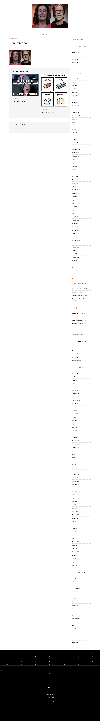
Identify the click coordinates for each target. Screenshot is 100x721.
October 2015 (75, 250)
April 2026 (74, 92)
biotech (74, 578)
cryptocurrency (76, 588)
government (75, 605)
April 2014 (74, 270)
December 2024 (76, 146)
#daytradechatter (76, 66)
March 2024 (75, 176)
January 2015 (75, 260)
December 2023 (76, 186)
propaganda (75, 628)
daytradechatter (76, 595)
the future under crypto (82, 277)
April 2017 (74, 243)
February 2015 (75, 257)
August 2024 (75, 159)
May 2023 (74, 210)
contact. (54, 34)
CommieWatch (82, 307)
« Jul (49, 673)
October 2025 (75, 112)
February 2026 (75, 99)
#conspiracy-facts (19, 101)
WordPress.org (50, 701)
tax (72, 635)
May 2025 (74, 129)
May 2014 (74, 267)
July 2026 (74, 82)
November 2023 (76, 189)
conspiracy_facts (13, 38)
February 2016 (75, 247)
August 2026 (75, 78)
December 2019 (76, 237)
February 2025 (75, 139)
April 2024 (74, 173)
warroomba (75, 642)
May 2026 (74, 89)
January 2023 (75, 223)
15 (78, 659)
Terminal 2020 (75, 288)
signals (73, 632)
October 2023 (75, 193)
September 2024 (76, 156)
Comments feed (50, 697)
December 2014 (76, 264)
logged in (20, 128)
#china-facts (75, 313)
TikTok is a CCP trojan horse (79, 298)
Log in (50, 691)
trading (74, 638)
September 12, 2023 (13, 47)
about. (44, 34)
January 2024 (75, 183)
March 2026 (75, 95)
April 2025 (74, 132)
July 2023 (74, 203)
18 (21, 661)
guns (73, 608)
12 (35, 659)
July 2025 (74, 122)
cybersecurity (75, 591)
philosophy (75, 622)
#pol (73, 55)
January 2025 (75, 142)
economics (74, 598)
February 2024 (75, 179)
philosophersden (76, 618)
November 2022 (76, 230)
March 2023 (75, 216)
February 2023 (75, 220)
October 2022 (75, 233)
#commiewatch (76, 317)
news (73, 615)
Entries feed (50, 694)
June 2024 (74, 166)
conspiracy (74, 581)
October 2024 (75, 152)
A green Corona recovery (78, 283)
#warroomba (75, 59)
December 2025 (76, 105)
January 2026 (75, 102)
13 (49, 659)
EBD (73, 292)
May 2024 (74, 169)
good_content (75, 601)
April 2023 (74, 213)
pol (73, 625)
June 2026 (74, 85)
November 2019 (76, 240)
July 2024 (74, 163)
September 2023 (76, 196)
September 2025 (76, 115)
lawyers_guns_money (77, 612)
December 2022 (76, 227)
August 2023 (75, 200)
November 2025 (76, 109)
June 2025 (74, 126)
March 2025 (75, 136)
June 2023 (74, 206)
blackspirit (74, 295)
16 (92, 659)
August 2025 (75, 119)
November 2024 (76, 149)
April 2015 (74, 254)
